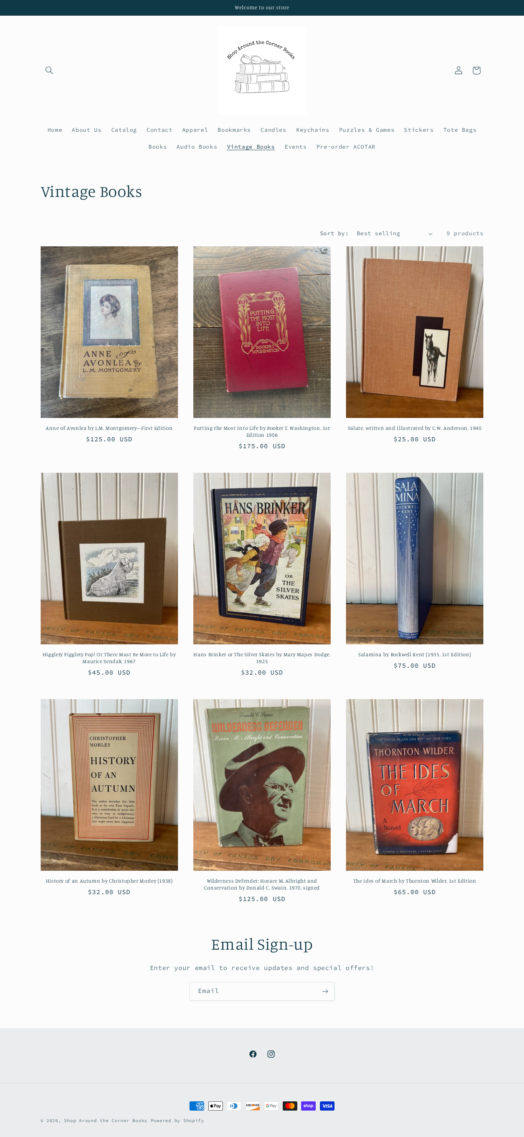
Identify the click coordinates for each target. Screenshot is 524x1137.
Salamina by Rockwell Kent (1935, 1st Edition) (414, 654)
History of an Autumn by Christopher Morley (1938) (109, 881)
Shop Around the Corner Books (105, 1120)
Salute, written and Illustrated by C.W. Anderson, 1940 (415, 428)
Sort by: (334, 233)
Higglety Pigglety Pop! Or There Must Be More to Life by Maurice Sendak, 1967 (109, 657)
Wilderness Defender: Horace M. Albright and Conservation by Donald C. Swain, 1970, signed (262, 884)
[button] (49, 70)
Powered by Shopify (177, 1120)
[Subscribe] (325, 991)
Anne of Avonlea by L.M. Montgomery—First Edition (109, 428)
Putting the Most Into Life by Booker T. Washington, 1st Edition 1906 (262, 431)
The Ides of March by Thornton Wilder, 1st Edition (414, 881)
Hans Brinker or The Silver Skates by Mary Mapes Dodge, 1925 (261, 657)
